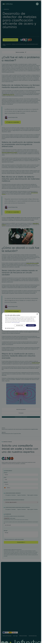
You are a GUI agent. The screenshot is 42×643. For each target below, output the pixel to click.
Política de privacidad (15, 322)
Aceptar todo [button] (31, 325)
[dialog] (20, 322)
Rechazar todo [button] (19, 325)
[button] (9, 328)
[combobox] (37, 314)
